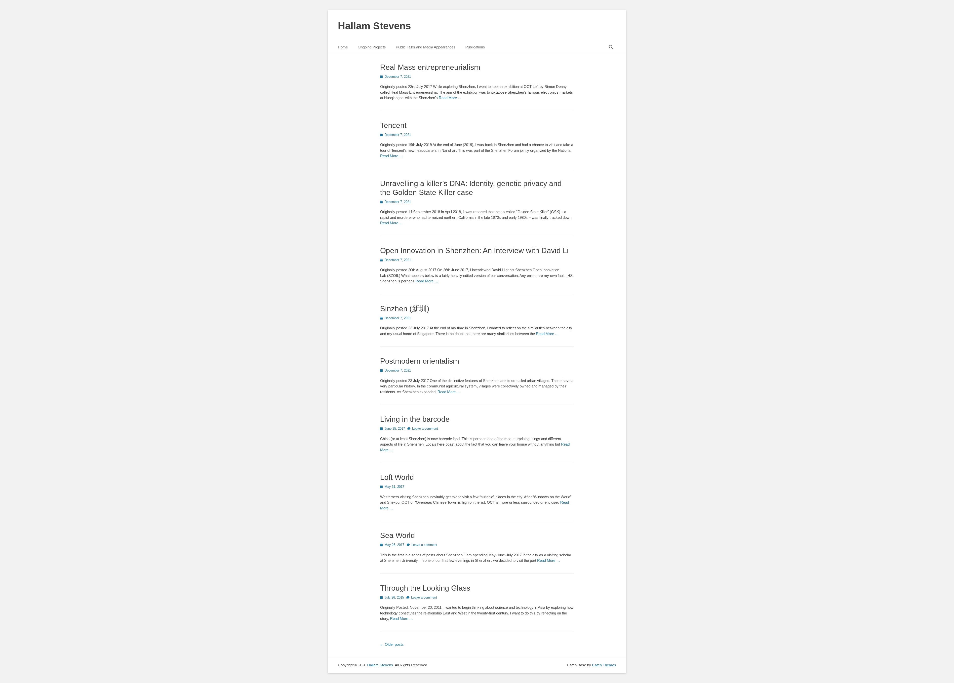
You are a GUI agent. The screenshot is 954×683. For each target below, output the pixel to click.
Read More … (450, 98)
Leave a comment (425, 428)
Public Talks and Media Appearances (425, 47)
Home (343, 47)
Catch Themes (604, 665)
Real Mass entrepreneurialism (430, 67)
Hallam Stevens (374, 25)
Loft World (397, 477)
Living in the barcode (415, 419)
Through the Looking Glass (425, 588)
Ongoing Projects (372, 47)
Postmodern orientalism (419, 361)
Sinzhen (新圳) (404, 308)
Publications (475, 47)
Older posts (392, 644)
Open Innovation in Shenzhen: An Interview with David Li (474, 250)
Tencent (393, 125)
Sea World (397, 535)
